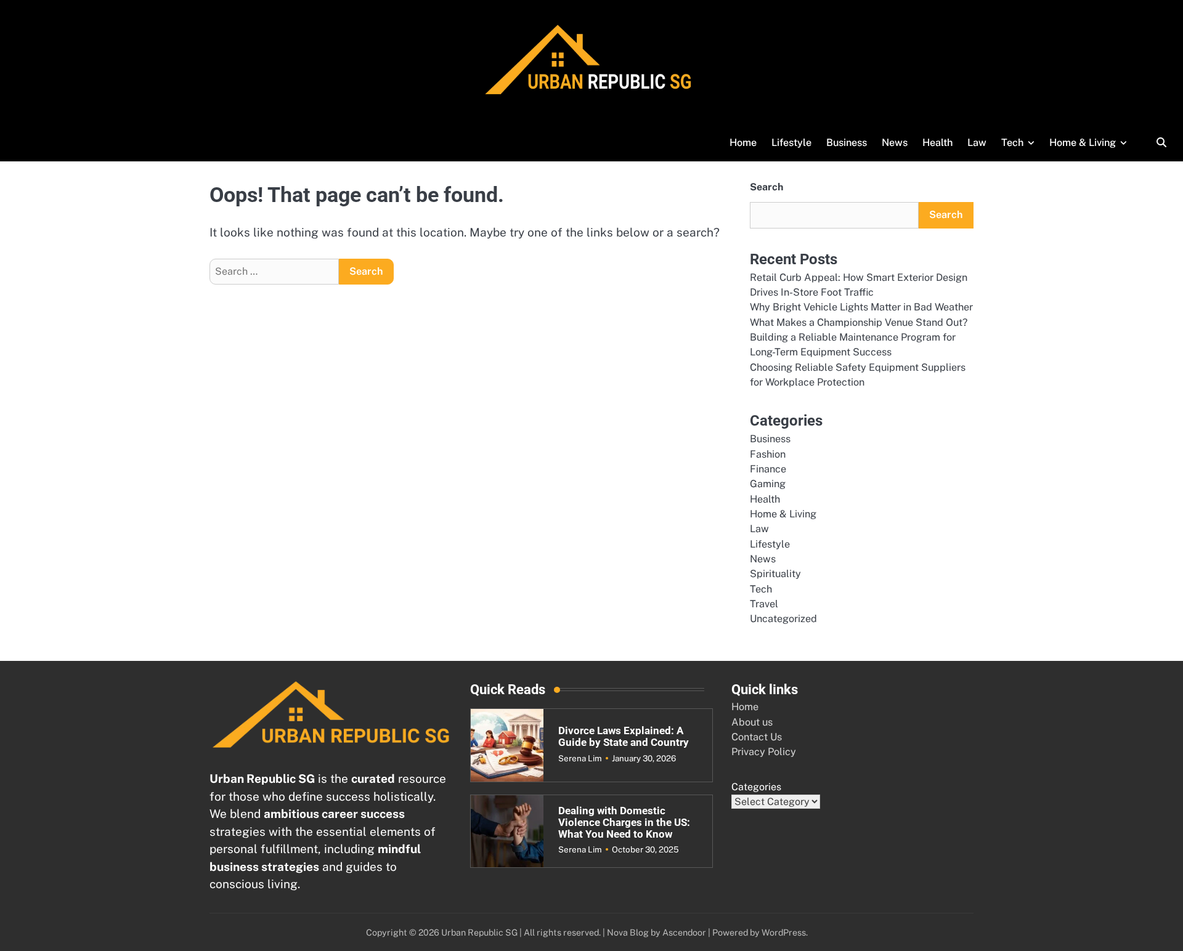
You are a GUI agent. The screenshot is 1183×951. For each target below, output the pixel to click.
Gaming (768, 484)
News (895, 142)
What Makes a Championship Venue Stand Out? (858, 322)
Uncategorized (783, 619)
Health (937, 142)
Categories (756, 787)
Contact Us (756, 737)
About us (752, 722)
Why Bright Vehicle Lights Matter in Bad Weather (861, 307)
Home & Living (1082, 142)
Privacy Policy (763, 752)
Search (766, 187)
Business (846, 142)
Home (743, 142)
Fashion (768, 454)
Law (976, 142)
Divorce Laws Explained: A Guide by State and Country (623, 736)
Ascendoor (684, 932)
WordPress (784, 932)
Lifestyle (791, 142)
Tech (1012, 142)
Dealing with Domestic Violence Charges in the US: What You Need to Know (624, 822)
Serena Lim (580, 758)
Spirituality (775, 574)
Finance (768, 469)
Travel (764, 604)
